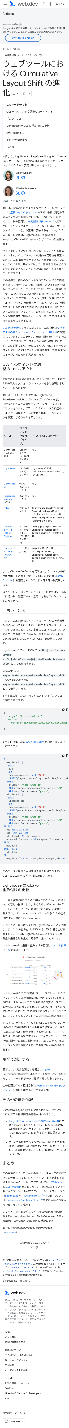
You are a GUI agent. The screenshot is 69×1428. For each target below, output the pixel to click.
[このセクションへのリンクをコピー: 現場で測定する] (32, 1060)
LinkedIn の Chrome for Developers (23, 1393)
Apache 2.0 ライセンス (22, 1267)
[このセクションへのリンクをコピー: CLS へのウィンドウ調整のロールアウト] (36, 369)
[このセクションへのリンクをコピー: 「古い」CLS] (27, 611)
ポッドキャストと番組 (16, 1370)
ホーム (6, 49)
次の (47, 1069)
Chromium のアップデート (18, 1360)
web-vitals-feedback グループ (25, 1200)
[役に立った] (35, 55)
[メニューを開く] (5, 4)
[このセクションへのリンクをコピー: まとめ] (17, 1163)
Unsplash (10, 1232)
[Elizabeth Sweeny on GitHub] (23, 194)
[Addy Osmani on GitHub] (23, 178)
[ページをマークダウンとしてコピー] (24, 93)
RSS (7, 1398)
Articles (8, 14)
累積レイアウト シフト (23, 212)
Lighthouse (11, 1195)
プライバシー (21, 1413)
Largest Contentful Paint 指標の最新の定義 (34, 1121)
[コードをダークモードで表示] (63, 710)
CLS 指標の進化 (12, 328)
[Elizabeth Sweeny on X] (18, 194)
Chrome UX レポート (36, 1195)
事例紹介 (9, 1365)
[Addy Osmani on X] (18, 178)
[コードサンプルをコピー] (67, 710)
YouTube (9, 1388)
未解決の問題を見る (15, 1342)
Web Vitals (57, 1182)
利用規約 (7, 1413)
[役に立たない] (40, 55)
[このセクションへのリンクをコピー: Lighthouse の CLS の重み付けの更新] (32, 890)
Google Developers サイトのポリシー (25, 1271)
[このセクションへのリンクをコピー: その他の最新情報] (36, 1100)
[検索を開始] (44, 4)
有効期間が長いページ (41, 221)
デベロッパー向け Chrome (18, 1354)
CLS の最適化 (14, 1186)
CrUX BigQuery (35, 742)
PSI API (7, 508)
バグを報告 (10, 1336)
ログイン (60, 3)
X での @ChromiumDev (17, 1383)
